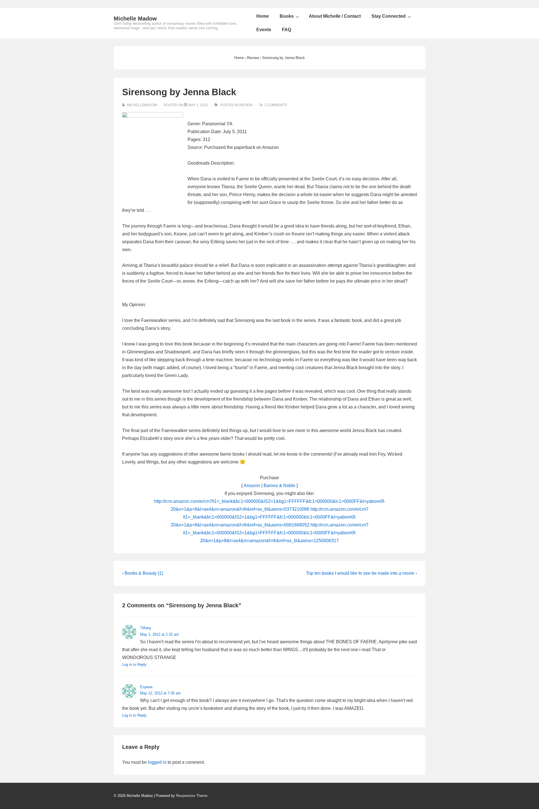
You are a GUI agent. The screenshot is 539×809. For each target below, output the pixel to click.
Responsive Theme (191, 796)
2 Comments (275, 105)
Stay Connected (388, 16)
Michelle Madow (135, 18)
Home (262, 16)
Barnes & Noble (279, 485)
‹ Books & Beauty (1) (142, 573)
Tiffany (145, 628)
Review (245, 105)
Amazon (252, 485)
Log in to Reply (134, 664)
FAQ (286, 29)
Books (287, 16)
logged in (157, 762)
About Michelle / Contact (335, 16)
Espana (146, 687)
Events (263, 29)
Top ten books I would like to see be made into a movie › (361, 573)
